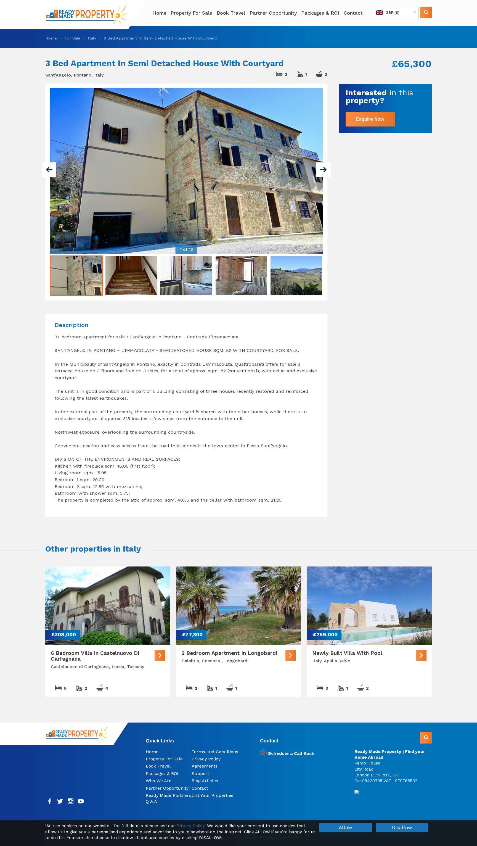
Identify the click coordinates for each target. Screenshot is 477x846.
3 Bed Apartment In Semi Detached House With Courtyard (160, 38)
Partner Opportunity (273, 13)
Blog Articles (205, 780)
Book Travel (231, 13)
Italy (92, 38)
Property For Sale (191, 13)
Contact (353, 13)
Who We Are (158, 780)
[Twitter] (60, 801)
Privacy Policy (206, 758)
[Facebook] (49, 801)
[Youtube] (81, 801)
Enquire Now (370, 119)
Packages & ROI (320, 13)
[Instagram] (70, 801)
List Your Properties (212, 795)
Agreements (205, 766)
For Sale (72, 38)
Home (159, 13)
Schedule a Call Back (290, 753)
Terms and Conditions (215, 751)
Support (200, 773)
